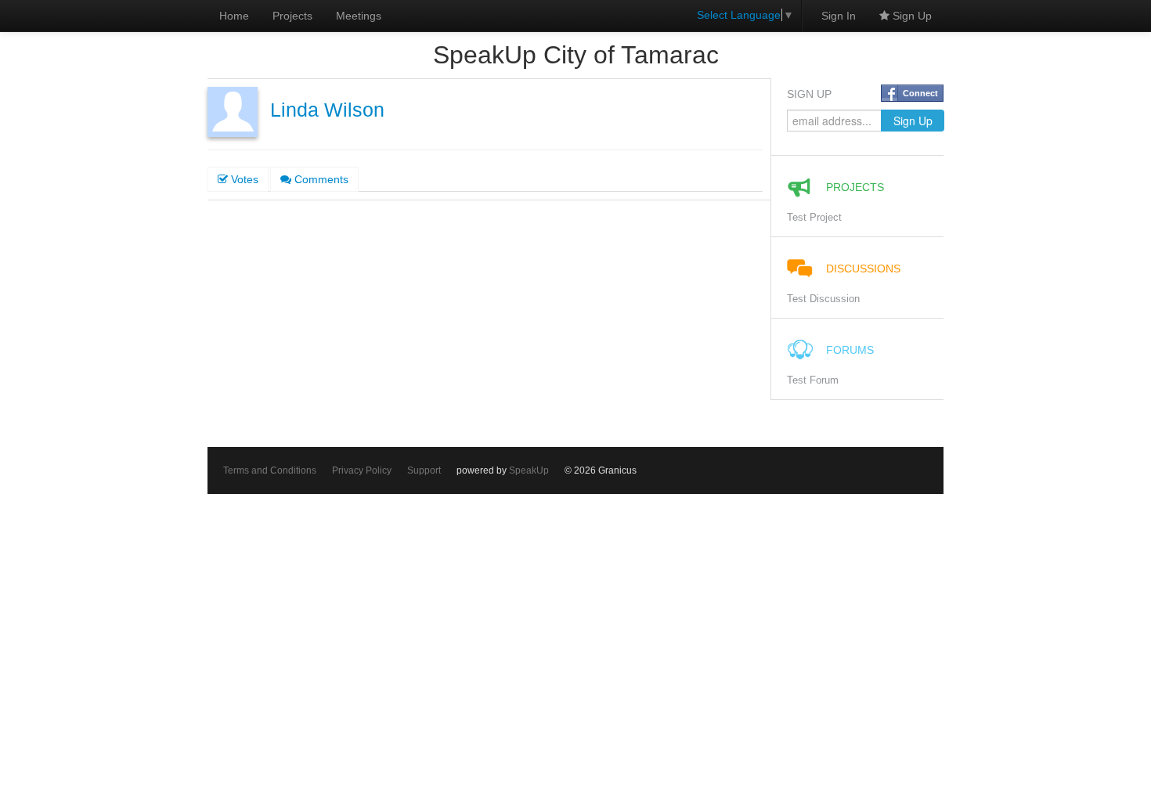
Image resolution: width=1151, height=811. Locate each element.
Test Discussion (823, 299)
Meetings (358, 15)
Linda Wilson (327, 110)
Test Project (814, 217)
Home (234, 15)
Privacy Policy (361, 470)
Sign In (838, 15)
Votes (243, 179)
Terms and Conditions (269, 470)
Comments (319, 179)
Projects (292, 15)
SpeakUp (529, 470)
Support (424, 470)
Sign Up (910, 15)
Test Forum (813, 380)
